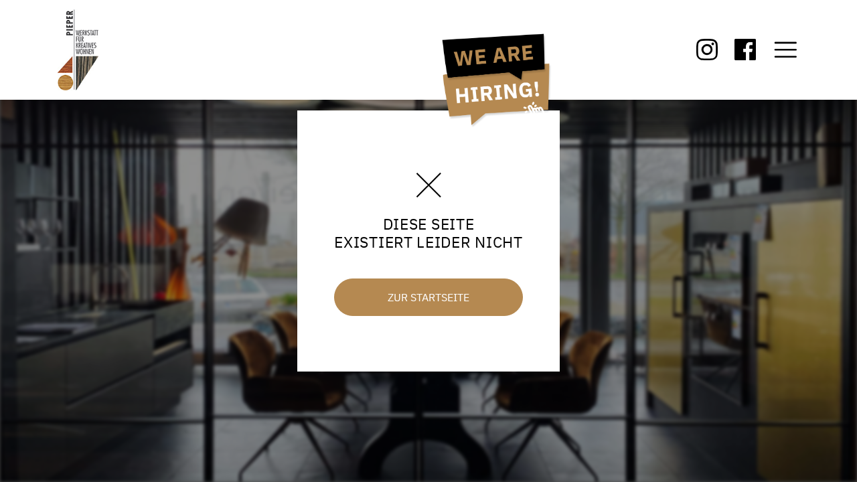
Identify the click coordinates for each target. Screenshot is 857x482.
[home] (89, 50)
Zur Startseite (428, 297)
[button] (786, 50)
